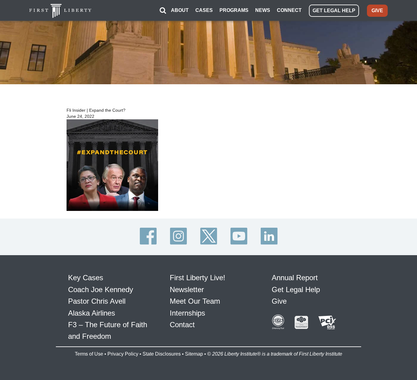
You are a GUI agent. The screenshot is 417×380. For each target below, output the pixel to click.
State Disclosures (162, 353)
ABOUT (180, 10)
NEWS (262, 10)
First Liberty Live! (197, 277)
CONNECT (289, 10)
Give (279, 301)
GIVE (377, 10)
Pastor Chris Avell (96, 301)
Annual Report (295, 277)
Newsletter (187, 289)
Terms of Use (89, 353)
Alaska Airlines (91, 313)
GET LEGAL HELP (334, 10)
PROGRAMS (233, 10)
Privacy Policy (122, 353)
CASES (204, 10)
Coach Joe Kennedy (100, 289)
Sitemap (194, 353)
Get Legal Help (296, 289)
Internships (187, 313)
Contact (182, 324)
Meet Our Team (195, 301)
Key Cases (85, 277)
